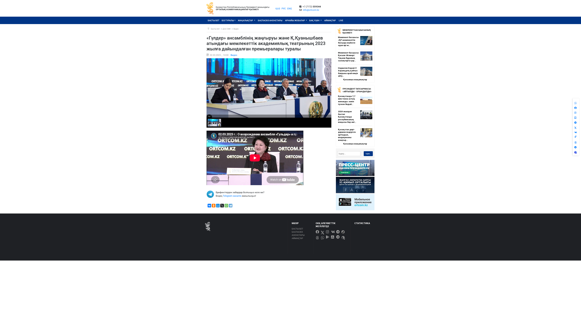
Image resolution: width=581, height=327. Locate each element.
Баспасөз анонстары (270, 20)
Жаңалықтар (245, 20)
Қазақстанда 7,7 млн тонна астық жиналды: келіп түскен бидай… (346, 100)
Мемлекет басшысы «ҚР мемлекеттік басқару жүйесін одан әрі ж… (348, 41)
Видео (234, 55)
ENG (289, 8)
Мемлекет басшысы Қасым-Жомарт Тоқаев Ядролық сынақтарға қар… (348, 56)
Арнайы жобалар (295, 20)
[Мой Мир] (218, 205)
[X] (222, 205)
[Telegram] (230, 205)
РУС (284, 8)
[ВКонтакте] (209, 205)
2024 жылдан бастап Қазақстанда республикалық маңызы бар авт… (347, 116)
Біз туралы (228, 20)
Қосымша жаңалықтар (355, 79)
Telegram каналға (232, 196)
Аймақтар (330, 20)
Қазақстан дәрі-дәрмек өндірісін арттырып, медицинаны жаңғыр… (347, 134)
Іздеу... (368, 154)
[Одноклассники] (213, 205)
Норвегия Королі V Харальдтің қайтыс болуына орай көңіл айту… (348, 72)
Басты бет (213, 20)
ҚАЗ (278, 8)
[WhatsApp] (226, 205)
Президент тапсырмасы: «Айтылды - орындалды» (357, 90)
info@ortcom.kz (311, 10)
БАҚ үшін (314, 20)
